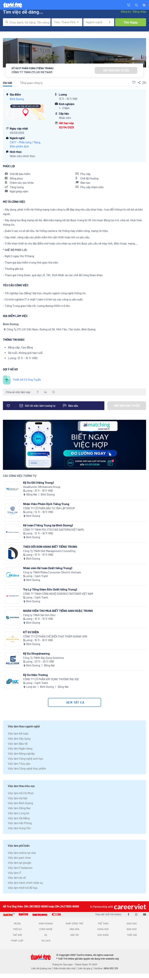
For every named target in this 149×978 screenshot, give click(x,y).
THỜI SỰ (17, 929)
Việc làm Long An (18, 813)
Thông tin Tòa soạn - (63, 964)
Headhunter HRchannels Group (41, 487)
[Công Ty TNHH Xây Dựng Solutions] (12, 660)
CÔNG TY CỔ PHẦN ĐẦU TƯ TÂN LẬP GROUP (49, 508)
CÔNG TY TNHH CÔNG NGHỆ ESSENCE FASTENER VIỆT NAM (58, 593)
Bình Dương (17, 99)
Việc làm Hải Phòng (20, 823)
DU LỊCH (46, 940)
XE (45, 934)
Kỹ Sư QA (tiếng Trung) (38, 482)
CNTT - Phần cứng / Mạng (25, 142)
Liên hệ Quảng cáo (41, 968)
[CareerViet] (129, 906)
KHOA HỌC (103, 929)
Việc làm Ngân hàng (20, 748)
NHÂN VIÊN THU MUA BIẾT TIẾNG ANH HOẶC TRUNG (58, 610)
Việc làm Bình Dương (20, 803)
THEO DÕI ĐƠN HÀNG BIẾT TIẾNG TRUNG (50, 546)
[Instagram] (136, 914)
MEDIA (17, 923)
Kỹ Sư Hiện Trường (35, 675)
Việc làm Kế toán (18, 733)
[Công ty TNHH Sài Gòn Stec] (12, 617)
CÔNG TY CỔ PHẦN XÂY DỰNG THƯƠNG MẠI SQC (51, 679)
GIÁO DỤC (131, 923)
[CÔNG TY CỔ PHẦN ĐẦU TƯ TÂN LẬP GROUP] (12, 510)
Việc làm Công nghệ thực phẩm (27, 768)
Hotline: (106, 968)
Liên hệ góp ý (85, 968)
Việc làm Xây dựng (19, 738)
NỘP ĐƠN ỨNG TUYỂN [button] (116, 70)
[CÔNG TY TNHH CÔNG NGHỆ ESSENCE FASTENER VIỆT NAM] (12, 596)
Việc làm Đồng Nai (19, 808)
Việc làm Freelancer (20, 867)
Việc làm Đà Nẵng (19, 818)
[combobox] (27, 22)
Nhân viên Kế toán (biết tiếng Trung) (47, 568)
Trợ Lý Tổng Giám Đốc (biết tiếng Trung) (50, 589)
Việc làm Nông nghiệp (21, 753)
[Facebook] (128, 914)
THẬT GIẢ (132, 934)
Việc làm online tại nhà (22, 852)
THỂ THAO (103, 923)
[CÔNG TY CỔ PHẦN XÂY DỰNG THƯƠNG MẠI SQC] (12, 681)
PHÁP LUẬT (17, 940)
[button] (136, 4)
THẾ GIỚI (17, 934)
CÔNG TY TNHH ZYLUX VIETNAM (32, 72)
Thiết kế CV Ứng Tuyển (27, 379)
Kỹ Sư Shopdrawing (36, 653)
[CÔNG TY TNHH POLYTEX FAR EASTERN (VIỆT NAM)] (12, 531)
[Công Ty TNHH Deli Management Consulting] (12, 553)
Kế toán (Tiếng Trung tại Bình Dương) (48, 525)
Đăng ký (126, 11)
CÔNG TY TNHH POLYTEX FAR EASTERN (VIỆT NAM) (53, 529)
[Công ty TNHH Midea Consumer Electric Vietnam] (12, 574)
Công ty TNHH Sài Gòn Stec (39, 615)
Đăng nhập (139, 11)
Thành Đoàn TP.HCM (86, 964)
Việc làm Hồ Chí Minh (21, 793)
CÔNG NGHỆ (46, 929)
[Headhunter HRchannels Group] (12, 489)
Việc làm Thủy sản (19, 763)
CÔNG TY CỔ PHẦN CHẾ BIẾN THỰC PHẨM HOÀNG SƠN (55, 636)
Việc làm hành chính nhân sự (25, 882)
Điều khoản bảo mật (65, 968)
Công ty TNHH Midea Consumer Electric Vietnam (52, 572)
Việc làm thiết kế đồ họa (22, 887)
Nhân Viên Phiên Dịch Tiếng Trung (46, 504)
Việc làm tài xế (17, 877)
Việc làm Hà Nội (17, 798)
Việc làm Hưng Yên (19, 828)
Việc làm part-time (19, 857)
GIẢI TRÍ (74, 934)
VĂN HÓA (74, 929)
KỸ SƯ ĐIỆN (31, 632)
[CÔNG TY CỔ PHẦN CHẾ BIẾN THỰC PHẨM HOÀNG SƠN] (12, 638)
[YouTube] (144, 914)
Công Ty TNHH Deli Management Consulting (49, 551)
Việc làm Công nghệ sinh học (25, 758)
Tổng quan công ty (31, 82)
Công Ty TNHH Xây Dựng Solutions (43, 657)
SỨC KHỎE (103, 934)
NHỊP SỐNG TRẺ (74, 923)
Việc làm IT (15, 872)
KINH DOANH (46, 923)
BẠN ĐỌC (132, 929)
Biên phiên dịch (19, 146)
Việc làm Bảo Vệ (18, 743)
